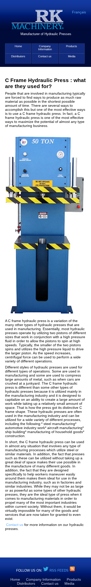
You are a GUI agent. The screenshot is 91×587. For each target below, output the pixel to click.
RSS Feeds (60, 570)
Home (18, 46)
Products (71, 46)
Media (71, 56)
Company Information (45, 48)
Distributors (18, 56)
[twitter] (46, 570)
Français (79, 12)
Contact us (45, 56)
